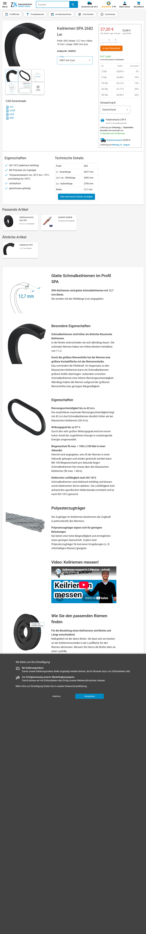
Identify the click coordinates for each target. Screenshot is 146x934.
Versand (117, 33)
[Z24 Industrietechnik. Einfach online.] (21, 4)
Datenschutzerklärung (76, 686)
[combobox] (74, 60)
